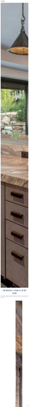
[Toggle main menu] (27, 1)
